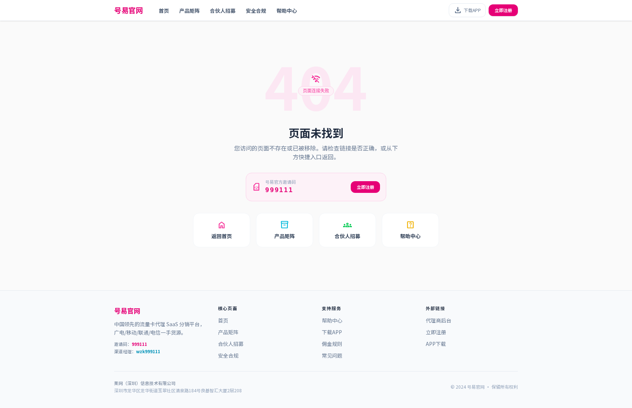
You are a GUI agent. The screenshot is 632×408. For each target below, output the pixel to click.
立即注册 (503, 10)
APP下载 (436, 343)
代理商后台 (438, 320)
